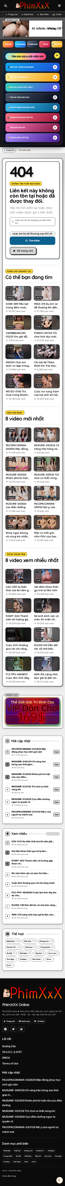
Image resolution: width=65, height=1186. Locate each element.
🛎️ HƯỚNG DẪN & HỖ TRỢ (18, 138)
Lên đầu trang (10, 1176)
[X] (13, 1029)
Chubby (24, 959)
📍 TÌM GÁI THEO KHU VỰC (18, 97)
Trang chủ (13, 14)
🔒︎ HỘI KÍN (8, 44)
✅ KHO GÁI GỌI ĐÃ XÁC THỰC (20, 87)
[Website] (21, 1029)
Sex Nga (11, 959)
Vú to (10, 965)
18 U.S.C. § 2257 (12, 1051)
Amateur (30, 947)
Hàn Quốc (37, 959)
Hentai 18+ (14, 947)
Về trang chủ (25, 250)
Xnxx (50, 959)
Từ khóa (40, 1021)
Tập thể (39, 953)
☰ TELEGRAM (20, 44)
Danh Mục (28, 14)
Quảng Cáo (9, 1046)
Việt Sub (29, 941)
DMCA (6, 1057)
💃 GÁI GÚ (44, 44)
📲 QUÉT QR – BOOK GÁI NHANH (20, 67)
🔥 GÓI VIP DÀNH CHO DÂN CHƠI (20, 107)
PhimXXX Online (15, 1004)
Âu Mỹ (11, 953)
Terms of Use (10, 1063)
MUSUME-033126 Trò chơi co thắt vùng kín (28, 1110)
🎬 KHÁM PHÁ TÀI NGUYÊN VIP (20, 117)
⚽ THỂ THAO (57, 44)
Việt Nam (25, 953)
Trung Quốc (47, 947)
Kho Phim (44, 14)
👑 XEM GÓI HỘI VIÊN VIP (17, 77)
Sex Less (53, 953)
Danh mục (25, 1021)
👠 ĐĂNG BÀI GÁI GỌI (16, 127)
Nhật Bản (13, 941)
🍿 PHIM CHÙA (32, 44)
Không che (46, 941)
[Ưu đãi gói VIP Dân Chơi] (32, 711)
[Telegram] (5, 1029)
